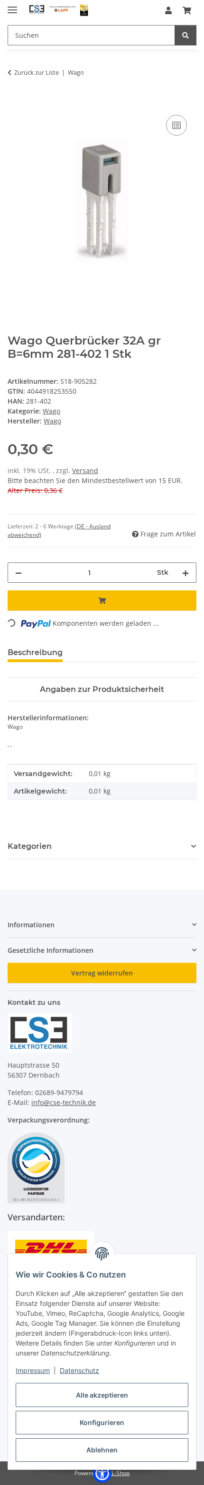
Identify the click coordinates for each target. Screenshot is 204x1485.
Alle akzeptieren (102, 1395)
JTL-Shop (118, 1473)
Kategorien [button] (30, 846)
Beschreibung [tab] (35, 652)
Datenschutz (79, 1370)
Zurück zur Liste (36, 72)
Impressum (33, 1370)
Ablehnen (102, 1450)
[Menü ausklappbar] (12, 6)
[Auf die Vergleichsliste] (176, 125)
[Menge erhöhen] (185, 572)
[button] (168, 10)
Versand (85, 470)
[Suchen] (185, 35)
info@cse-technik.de (63, 1102)
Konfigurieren (102, 1422)
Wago (51, 410)
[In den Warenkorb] (15, 102)
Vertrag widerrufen (102, 972)
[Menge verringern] (18, 572)
